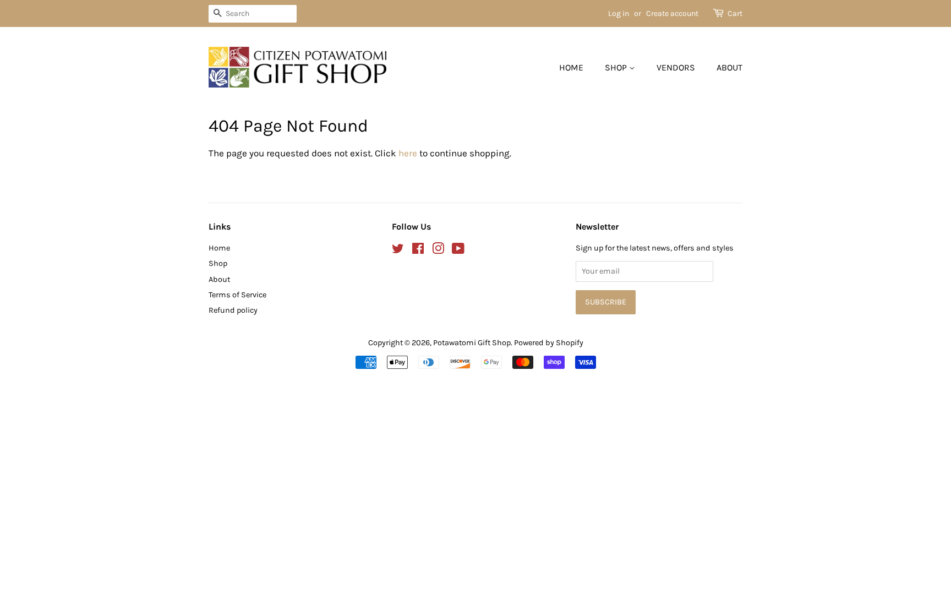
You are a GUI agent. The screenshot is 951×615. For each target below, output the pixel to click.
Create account (672, 13)
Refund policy (233, 310)
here (407, 153)
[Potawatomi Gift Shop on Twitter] (398, 250)
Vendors (676, 67)
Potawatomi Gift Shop (472, 342)
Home (571, 67)
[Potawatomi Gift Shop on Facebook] (418, 250)
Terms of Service (237, 295)
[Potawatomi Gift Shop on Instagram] (438, 250)
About (729, 67)
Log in (618, 13)
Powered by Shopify (548, 342)
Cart (735, 13)
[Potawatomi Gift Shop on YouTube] (458, 250)
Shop (617, 67)
